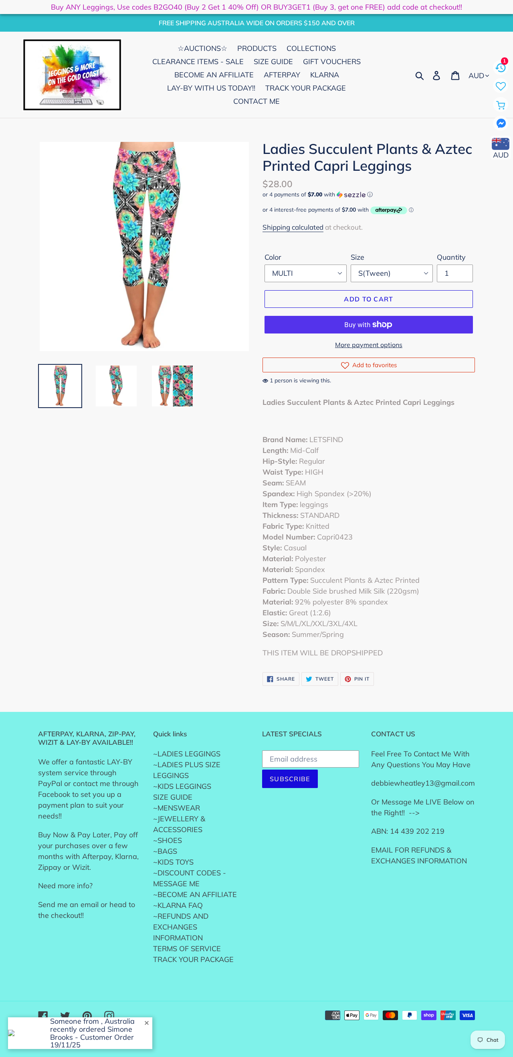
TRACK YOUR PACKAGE (193, 959)
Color (273, 257)
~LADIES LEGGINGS (186, 753)
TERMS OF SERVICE (187, 948)
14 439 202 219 (417, 831)
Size (357, 257)
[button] (369, 194)
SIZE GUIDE (172, 797)
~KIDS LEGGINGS (182, 786)
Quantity (451, 257)
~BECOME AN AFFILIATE (195, 894)
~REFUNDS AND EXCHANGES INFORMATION (180, 926)
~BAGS (165, 851)
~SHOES (167, 840)
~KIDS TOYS (173, 862)
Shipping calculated (293, 227)
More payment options (368, 345)
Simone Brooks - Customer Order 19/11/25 (92, 1037)
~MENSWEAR (176, 807)
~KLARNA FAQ (178, 905)
